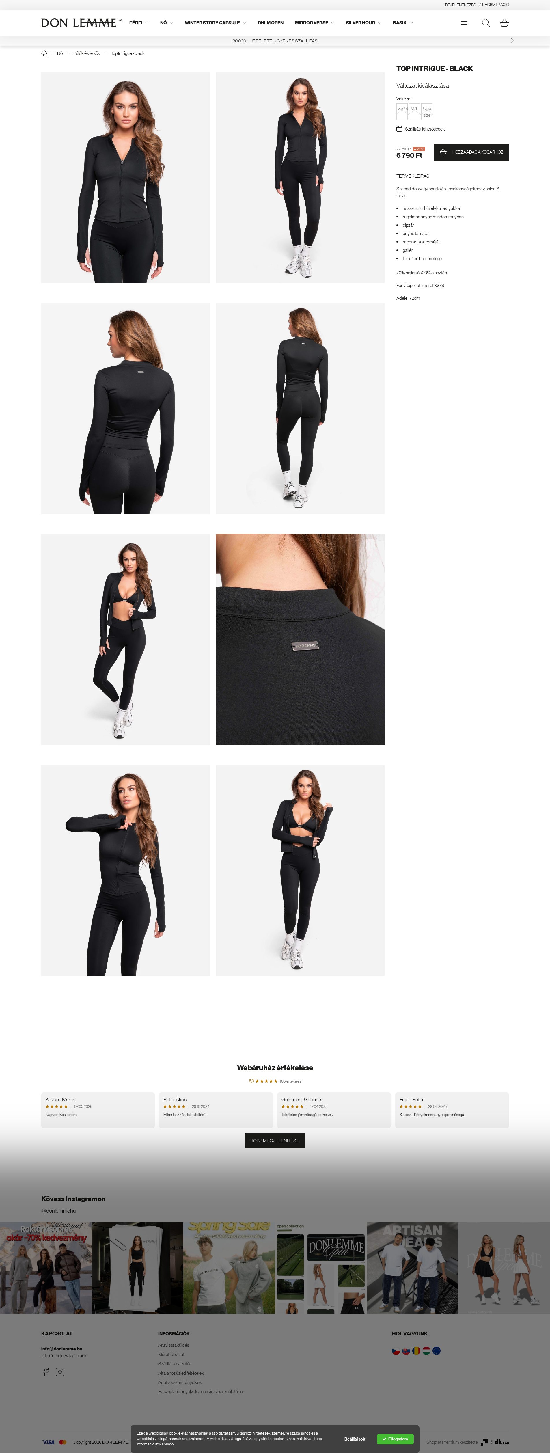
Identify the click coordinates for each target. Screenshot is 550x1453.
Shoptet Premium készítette (452, 1442)
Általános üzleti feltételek (181, 1373)
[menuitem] (139, 23)
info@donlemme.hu (61, 1349)
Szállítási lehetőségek (425, 128)
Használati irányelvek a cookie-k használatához (201, 1391)
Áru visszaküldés (173, 1345)
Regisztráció (495, 4)
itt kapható (164, 1444)
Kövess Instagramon (73, 1198)
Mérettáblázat (171, 1354)
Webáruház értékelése (275, 1067)
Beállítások (354, 1439)
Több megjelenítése (275, 1140)
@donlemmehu (58, 1211)
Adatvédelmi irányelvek (180, 1382)
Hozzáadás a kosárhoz (477, 152)
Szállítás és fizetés (174, 1363)
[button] (512, 40)
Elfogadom (398, 1439)
